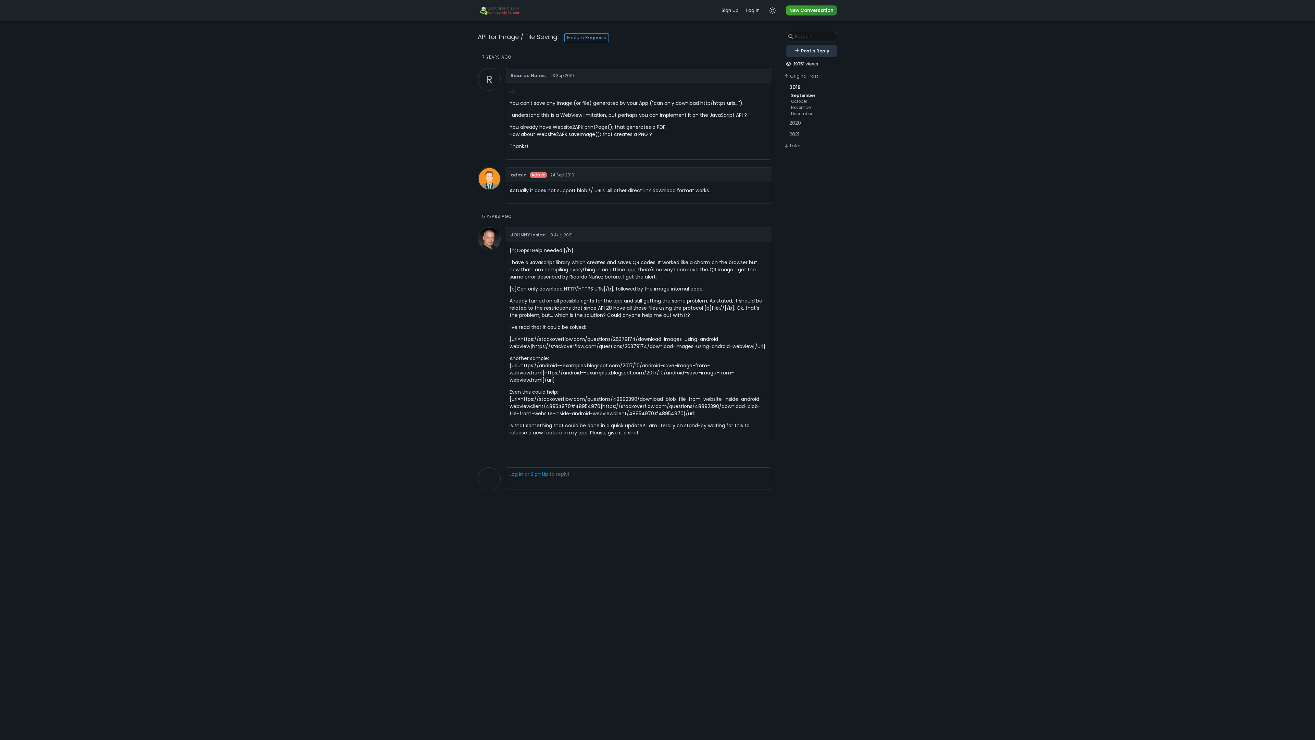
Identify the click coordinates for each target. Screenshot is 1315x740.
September (803, 95)
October (799, 101)
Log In (753, 10)
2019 (795, 87)
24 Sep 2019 (562, 175)
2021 (794, 134)
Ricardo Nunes (528, 75)
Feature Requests (586, 37)
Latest (796, 146)
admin (519, 175)
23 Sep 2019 (562, 75)
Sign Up (730, 10)
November (801, 107)
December (801, 113)
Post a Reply (814, 51)
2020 (795, 123)
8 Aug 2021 (561, 235)
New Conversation (811, 10)
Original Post (803, 76)
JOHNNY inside (528, 235)
